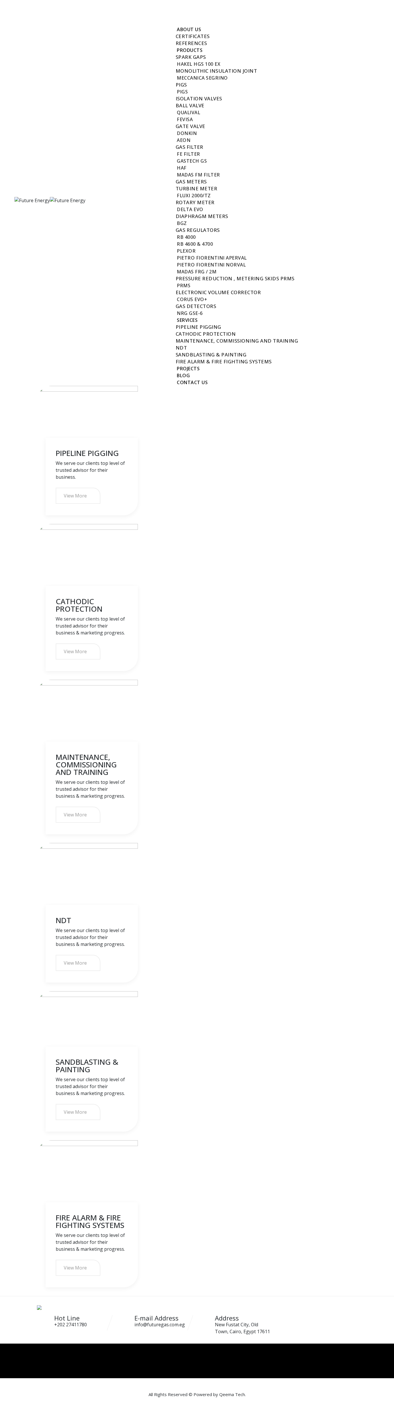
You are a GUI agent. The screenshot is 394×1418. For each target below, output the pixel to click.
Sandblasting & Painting (87, 1066)
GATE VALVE (190, 126)
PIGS (181, 84)
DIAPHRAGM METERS (202, 216)
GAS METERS (191, 181)
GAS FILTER (189, 147)
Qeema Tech (232, 1394)
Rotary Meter (195, 202)
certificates (193, 36)
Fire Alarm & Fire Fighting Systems (90, 1221)
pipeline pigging (198, 327)
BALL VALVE (190, 105)
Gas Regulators (198, 230)
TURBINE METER (196, 188)
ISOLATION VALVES (199, 98)
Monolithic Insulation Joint (216, 70)
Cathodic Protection (79, 605)
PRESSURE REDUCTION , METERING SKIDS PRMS (235, 278)
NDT (181, 347)
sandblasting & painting (211, 354)
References (191, 43)
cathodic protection (206, 333)
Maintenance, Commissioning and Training (86, 764)
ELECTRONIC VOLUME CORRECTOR (218, 292)
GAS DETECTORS (196, 306)
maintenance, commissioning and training (237, 340)
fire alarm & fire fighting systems (224, 361)
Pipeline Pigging (87, 453)
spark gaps (191, 57)
